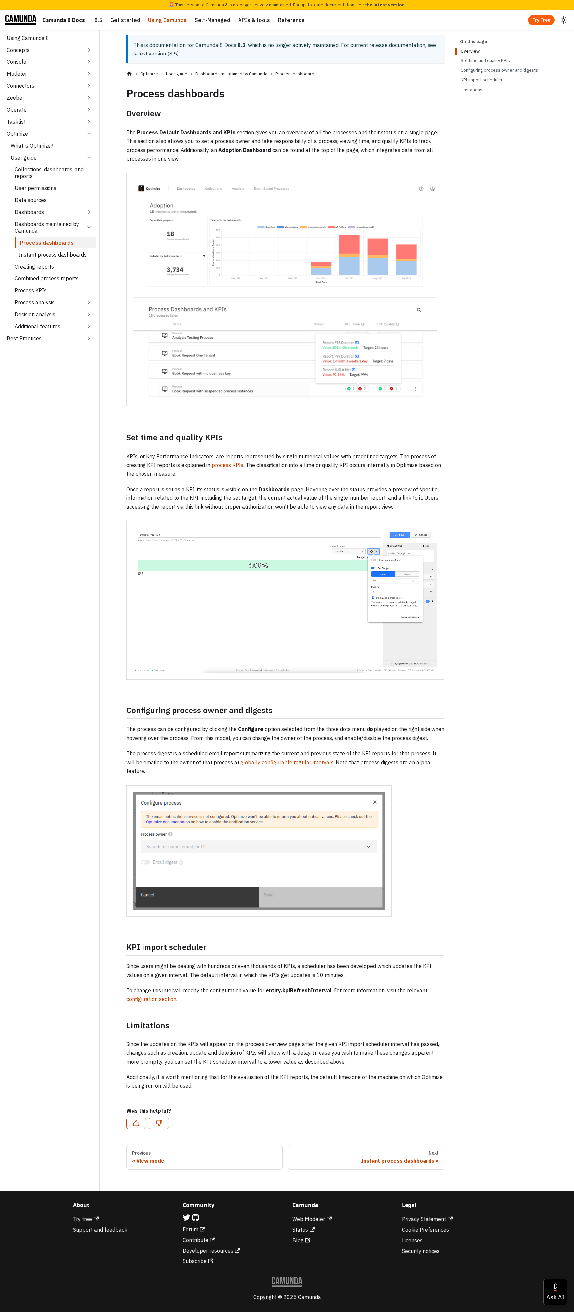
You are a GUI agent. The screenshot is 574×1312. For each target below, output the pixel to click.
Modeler (17, 73)
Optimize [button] (17, 133)
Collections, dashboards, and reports (49, 172)
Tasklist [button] (16, 121)
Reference (291, 20)
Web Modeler (308, 1219)
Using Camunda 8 (28, 38)
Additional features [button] (37, 326)
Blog (298, 1240)
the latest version (385, 5)
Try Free (541, 20)
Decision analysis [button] (35, 314)
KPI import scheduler (482, 80)
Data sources (31, 200)
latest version (149, 53)
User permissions (35, 188)
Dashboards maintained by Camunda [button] (47, 227)
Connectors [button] (20, 85)
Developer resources (208, 1250)
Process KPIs (31, 290)
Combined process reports (47, 278)
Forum (190, 1229)
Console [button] (16, 61)
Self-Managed (212, 20)
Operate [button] (17, 109)
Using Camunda (167, 20)
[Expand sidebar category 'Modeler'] (89, 73)
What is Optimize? (32, 145)
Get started (125, 20)
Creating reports (34, 266)
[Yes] (136, 1123)
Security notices (421, 1251)
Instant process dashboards (53, 254)
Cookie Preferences (425, 1229)
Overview (470, 51)
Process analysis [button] (35, 302)
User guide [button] (24, 157)
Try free (82, 1219)
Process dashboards (47, 242)
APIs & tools (254, 20)
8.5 (98, 20)
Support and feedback (100, 1229)
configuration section (151, 999)
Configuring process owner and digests (499, 70)
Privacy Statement (424, 1219)
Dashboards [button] (29, 212)
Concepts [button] (18, 50)
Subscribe (195, 1261)
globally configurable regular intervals (287, 762)
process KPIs (227, 465)
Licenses (412, 1240)
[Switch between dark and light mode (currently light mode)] (563, 20)
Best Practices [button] (24, 338)
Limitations (471, 90)
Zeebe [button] (14, 97)
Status (300, 1229)
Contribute (195, 1240)
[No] (159, 1123)
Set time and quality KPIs (485, 60)
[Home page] (129, 74)
